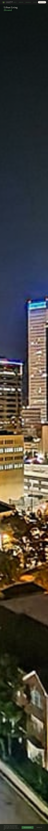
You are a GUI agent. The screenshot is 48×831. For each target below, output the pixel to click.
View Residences (27, 827)
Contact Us (39, 827)
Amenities (21, 2)
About (15, 2)
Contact (35, 2)
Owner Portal (42, 2)
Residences (28, 2)
